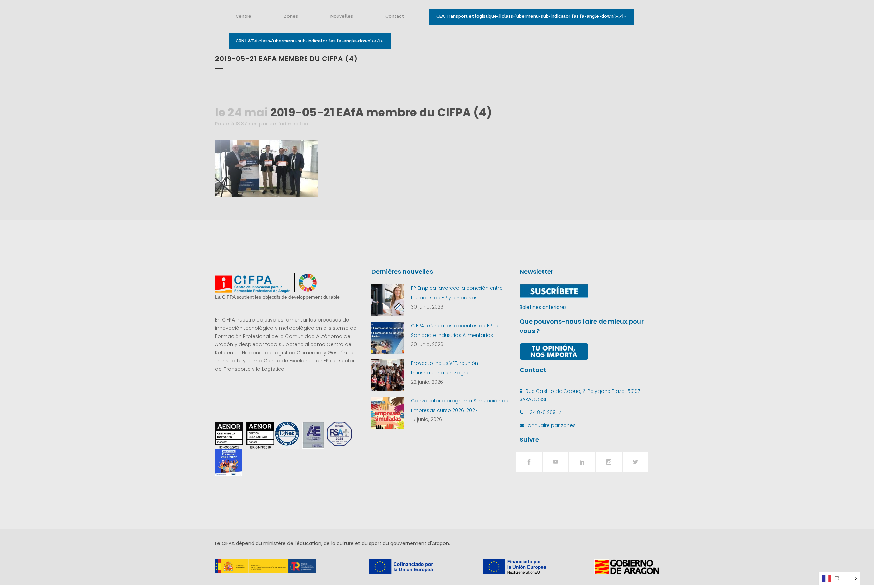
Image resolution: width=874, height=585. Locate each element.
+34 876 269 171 (544, 412)
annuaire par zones (552, 425)
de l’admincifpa (288, 123)
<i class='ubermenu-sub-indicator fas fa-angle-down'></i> (531, 16)
